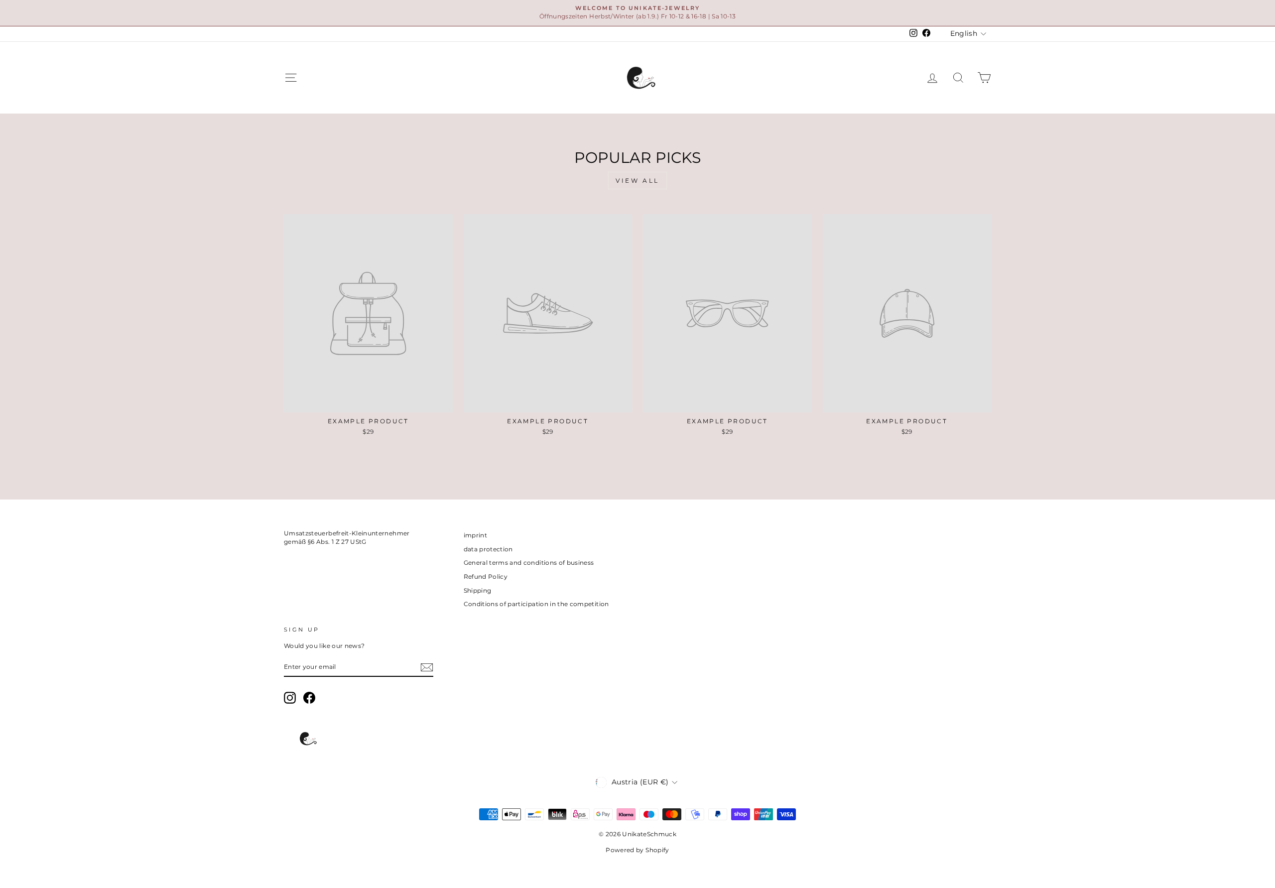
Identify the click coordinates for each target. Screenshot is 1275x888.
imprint (475, 535)
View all (637, 180)
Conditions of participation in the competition (536, 604)
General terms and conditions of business (529, 562)
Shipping (478, 590)
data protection (488, 549)
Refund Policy (486, 576)
